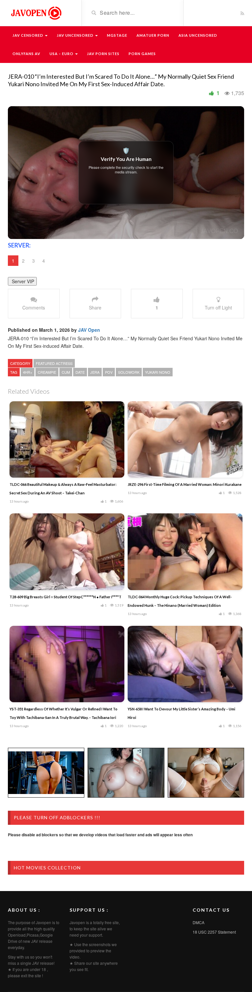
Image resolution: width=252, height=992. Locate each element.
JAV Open (89, 330)
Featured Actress (54, 363)
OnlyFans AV (26, 53)
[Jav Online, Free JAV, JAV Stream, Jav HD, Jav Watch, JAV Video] (36, 12)
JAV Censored (28, 35)
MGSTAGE (117, 35)
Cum (66, 372)
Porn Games (142, 53)
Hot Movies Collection (47, 867)
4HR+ (27, 372)
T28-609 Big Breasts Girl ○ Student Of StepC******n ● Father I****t (65, 597)
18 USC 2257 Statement (214, 932)
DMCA (198, 922)
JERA (94, 372)
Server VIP (22, 281)
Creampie (47, 372)
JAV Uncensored (75, 35)
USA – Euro (62, 53)
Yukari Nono (157, 372)
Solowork (128, 372)
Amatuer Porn (152, 35)
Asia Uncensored (197, 35)
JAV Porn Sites (103, 53)
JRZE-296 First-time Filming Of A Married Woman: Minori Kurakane (185, 484)
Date (80, 372)
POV (109, 372)
